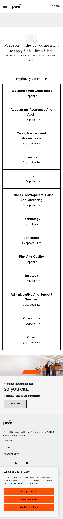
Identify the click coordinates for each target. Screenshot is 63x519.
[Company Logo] (18, 6)
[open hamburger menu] (5, 6)
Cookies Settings (29, 507)
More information (31, 484)
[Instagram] (26, 463)
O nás (7, 447)
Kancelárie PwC (12, 454)
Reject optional (29, 499)
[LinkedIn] (16, 463)
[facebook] (5, 463)
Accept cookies (29, 491)
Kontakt (8, 441)
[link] (15, 404)
